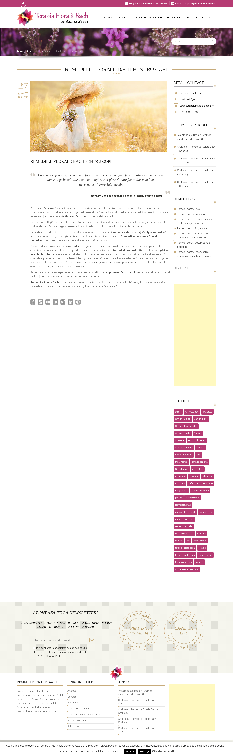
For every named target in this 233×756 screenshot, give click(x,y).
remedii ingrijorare (184, 519)
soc (188, 540)
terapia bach (200, 540)
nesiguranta (181, 490)
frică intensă (181, 462)
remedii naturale (183, 526)
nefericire (193, 483)
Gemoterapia (181, 469)
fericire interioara (183, 454)
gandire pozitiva (199, 462)
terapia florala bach (185, 548)
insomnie (194, 476)
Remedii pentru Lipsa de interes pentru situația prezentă (194, 221)
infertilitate (197, 469)
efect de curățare (183, 447)
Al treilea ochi (192, 411)
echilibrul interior (197, 440)
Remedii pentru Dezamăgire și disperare (193, 244)
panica (178, 497)
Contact (208, 17)
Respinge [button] (144, 751)
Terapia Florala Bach (148, 17)
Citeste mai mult (163, 751)
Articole (191, 17)
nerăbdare (207, 483)
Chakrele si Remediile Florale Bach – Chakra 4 (196, 184)
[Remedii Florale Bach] (53, 18)
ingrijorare (180, 476)
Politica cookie (75, 726)
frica (198, 454)
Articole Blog (34, 51)
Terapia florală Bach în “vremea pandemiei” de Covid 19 (194, 137)
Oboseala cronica (200, 490)
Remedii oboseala (184, 533)
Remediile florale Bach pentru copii (71, 161)
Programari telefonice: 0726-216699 (148, 3)
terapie (202, 548)
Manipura (208, 476)
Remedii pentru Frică (188, 209)
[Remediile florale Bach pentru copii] (98, 151)
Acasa (108, 17)
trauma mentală (183, 562)
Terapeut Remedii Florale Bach (84, 714)
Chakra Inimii (200, 419)
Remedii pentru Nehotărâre (192, 214)
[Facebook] (22, 3)
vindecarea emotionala (186, 569)
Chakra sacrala (182, 433)
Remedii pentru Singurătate (192, 228)
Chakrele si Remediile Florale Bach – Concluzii (196, 148)
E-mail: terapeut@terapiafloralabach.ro (195, 3)
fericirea (200, 447)
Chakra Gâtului (182, 419)
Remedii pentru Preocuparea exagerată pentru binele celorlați (195, 254)
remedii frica (206, 512)
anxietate (207, 411)
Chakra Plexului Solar (186, 426)
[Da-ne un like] (182, 650)
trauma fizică (205, 555)
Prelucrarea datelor (77, 720)
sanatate (201, 533)
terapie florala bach (185, 555)
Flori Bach (174, 17)
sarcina (179, 540)
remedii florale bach (185, 512)
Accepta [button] (130, 751)
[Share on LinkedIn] (70, 303)
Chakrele (179, 440)
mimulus (180, 483)
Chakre (197, 433)
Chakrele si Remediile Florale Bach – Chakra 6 (196, 160)
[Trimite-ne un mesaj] (138, 650)
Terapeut (123, 17)
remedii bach (192, 497)
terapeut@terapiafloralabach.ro (197, 105)
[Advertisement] (195, 335)
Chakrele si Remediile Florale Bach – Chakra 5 (196, 172)
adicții (178, 411)
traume (199, 562)
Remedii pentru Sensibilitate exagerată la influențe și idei (192, 235)
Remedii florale (183, 505)
